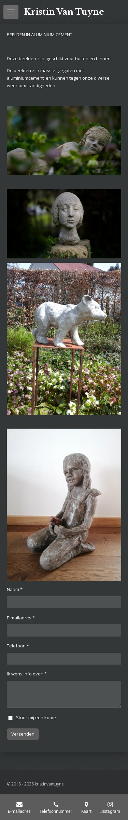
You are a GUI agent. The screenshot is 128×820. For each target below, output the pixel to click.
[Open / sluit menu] (10, 12)
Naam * (15, 589)
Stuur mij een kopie (36, 717)
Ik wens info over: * (27, 674)
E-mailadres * (21, 618)
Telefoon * (18, 646)
